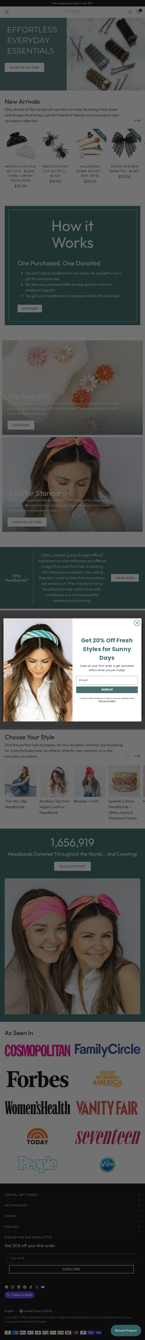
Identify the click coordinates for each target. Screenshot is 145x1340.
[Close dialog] (137, 623)
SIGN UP (107, 690)
